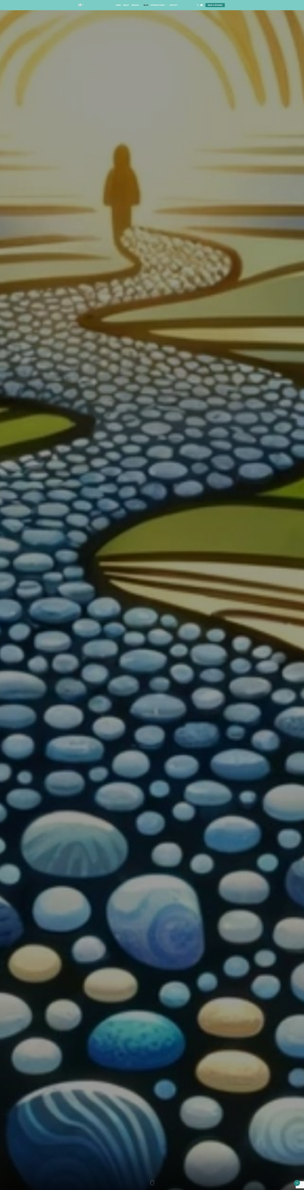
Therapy (152, 639)
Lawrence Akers (152, 662)
